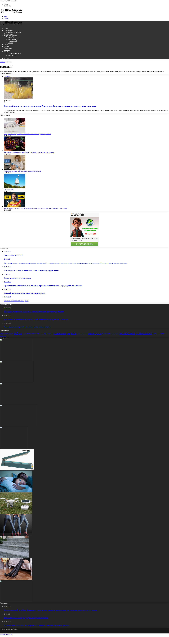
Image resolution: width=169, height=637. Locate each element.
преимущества (95, 333)
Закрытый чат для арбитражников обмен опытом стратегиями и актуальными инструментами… (36, 208)
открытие (79, 333)
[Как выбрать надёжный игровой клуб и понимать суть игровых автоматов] (14, 150)
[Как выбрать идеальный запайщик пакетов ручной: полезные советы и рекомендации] (17, 469)
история (42, 333)
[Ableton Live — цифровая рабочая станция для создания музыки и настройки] (16, 360)
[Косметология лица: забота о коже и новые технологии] (14, 169)
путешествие (127, 333)
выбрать (18, 333)
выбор (11, 333)
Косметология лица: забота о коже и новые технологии (22, 171)
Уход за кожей (12, 41)
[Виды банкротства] (18, 426)
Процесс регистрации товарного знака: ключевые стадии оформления (27, 134)
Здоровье (11, 37)
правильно (85, 333)
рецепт (154, 333)
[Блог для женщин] (11, 13)
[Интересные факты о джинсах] (16, 535)
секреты (162, 333)
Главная (6, 28)
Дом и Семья (8, 30)
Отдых (6, 44)
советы (3, 336)
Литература (12, 55)
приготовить (106, 333)
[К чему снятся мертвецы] (16, 491)
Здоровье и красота (10, 36)
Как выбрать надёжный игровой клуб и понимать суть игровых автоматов (29, 152)
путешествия (143, 333)
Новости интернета (14, 53)
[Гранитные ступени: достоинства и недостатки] (14, 557)
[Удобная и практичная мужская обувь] (16, 601)
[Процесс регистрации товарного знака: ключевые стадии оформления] (14, 132)
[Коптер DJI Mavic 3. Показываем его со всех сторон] (16, 513)
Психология (8, 48)
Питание (7, 46)
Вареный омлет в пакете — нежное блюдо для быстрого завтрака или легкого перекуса (50, 106)
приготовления (115, 333)
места (52, 333)
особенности (60, 333)
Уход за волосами (13, 39)
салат (159, 333)
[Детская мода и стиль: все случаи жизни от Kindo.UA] (16, 382)
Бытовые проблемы (14, 32)
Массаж (10, 43)
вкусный (6, 333)
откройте (71, 333)
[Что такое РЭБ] (14, 188)
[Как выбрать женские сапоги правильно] (16, 579)
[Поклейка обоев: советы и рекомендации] (19, 404)
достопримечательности (32, 333)
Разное (6, 51)
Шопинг (7, 50)
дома (24, 333)
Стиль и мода (8, 34)
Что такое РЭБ (8, 189)
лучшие (47, 333)
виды (2, 334)
